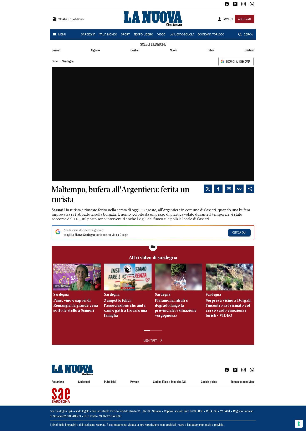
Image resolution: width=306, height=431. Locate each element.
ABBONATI (244, 19)
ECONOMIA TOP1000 (211, 34)
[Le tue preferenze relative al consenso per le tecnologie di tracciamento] (299, 424)
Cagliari (135, 50)
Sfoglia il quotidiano (71, 19)
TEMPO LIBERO (143, 34)
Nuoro (173, 50)
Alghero (95, 50)
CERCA (248, 34)
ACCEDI (228, 19)
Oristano (249, 50)
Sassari (56, 50)
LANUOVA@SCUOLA (182, 34)
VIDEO (161, 34)
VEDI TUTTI (151, 340)
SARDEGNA (88, 34)
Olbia (211, 50)
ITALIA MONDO (108, 34)
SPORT (125, 34)
